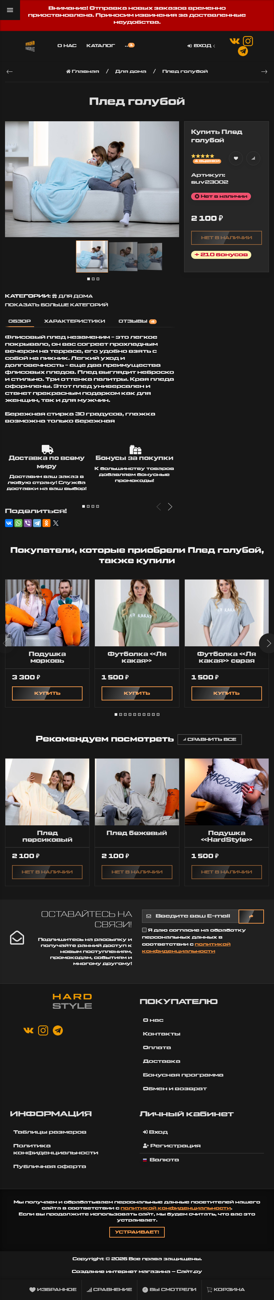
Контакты (161, 1034)
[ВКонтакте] (9, 523)
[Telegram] (37, 523)
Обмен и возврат (175, 1089)
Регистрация (175, 1146)
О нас (67, 46)
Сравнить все (211, 740)
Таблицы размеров (50, 1132)
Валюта (163, 1160)
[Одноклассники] (46, 523)
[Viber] (28, 523)
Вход (203, 46)
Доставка (161, 1061)
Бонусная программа (183, 1075)
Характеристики (74, 321)
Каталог (101, 46)
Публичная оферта (49, 1166)
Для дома (75, 296)
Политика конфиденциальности (55, 1149)
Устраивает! (137, 1232)
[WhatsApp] (18, 523)
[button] (88, 279)
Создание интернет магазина (121, 1272)
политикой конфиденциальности (176, 1208)
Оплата (157, 1047)
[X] (56, 523)
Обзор (19, 321)
